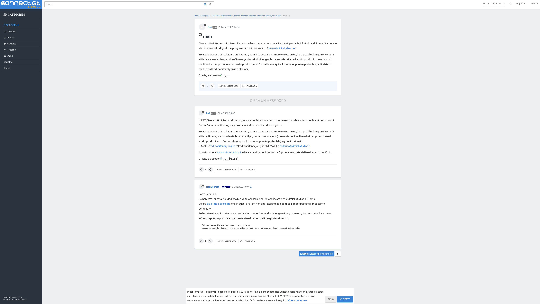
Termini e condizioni (15, 297)
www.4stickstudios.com (283, 48)
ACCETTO (344, 299)
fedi (210, 27)
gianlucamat (212, 186)
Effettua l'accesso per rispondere (316, 254)
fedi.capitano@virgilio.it (223, 146)
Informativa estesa (297, 300)
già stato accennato (218, 203)
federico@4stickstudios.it (295, 146)
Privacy (6, 297)
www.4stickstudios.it (229, 152)
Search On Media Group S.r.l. (17, 299)
